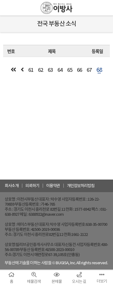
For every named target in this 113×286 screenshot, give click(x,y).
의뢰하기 (32, 185)
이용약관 (53, 185)
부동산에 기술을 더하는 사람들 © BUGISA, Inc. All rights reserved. (56, 263)
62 (40, 70)
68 (99, 69)
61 (30, 70)
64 (59, 70)
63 (50, 70)
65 (69, 70)
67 (89, 70)
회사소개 (12, 185)
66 (79, 70)
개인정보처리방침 (80, 185)
